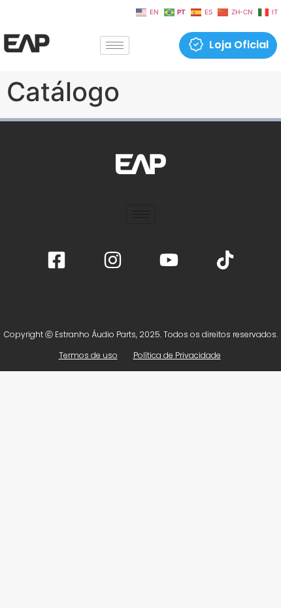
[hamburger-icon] (114, 45)
